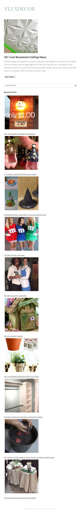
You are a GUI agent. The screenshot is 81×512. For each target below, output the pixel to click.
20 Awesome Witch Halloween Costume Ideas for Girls (25, 214)
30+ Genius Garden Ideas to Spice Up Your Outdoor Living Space (29, 457)
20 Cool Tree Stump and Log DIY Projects (20, 498)
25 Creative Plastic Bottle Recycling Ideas (20, 174)
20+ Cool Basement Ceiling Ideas (25, 57)
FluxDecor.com (41, 509)
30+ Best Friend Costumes (14, 255)
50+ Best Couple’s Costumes (15, 295)
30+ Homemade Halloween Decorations (19, 134)
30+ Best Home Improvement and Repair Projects (23, 417)
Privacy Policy (52, 509)
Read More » (10, 77)
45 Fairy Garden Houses (13, 336)
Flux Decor (40, 9)
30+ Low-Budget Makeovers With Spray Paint (21, 376)
